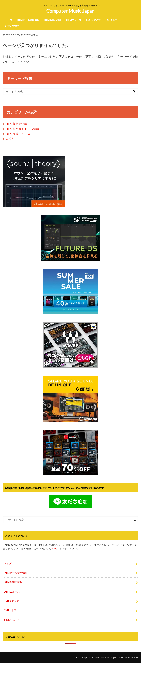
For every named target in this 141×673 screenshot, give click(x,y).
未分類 (10, 138)
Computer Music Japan (70, 11)
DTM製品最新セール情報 (22, 129)
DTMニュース (73, 19)
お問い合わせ (12, 25)
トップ (8, 19)
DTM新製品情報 (53, 19)
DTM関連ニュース (18, 133)
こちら (55, 548)
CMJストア (111, 19)
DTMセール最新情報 (28, 19)
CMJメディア (93, 19)
